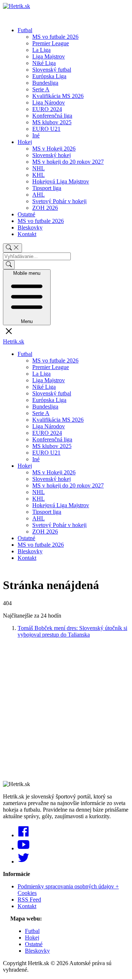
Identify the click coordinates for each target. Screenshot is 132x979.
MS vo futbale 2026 (55, 37)
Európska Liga (49, 76)
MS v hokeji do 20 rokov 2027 (68, 162)
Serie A (41, 89)
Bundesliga (45, 83)
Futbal (25, 30)
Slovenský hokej (51, 155)
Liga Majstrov (48, 56)
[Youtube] (23, 848)
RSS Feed (29, 899)
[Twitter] (23, 861)
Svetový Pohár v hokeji (59, 201)
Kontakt (27, 234)
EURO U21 (46, 129)
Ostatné (26, 214)
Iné (36, 135)
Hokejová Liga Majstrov (60, 181)
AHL (38, 194)
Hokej (25, 142)
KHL (38, 175)
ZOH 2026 (45, 208)
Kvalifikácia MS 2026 (58, 96)
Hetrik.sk (13, 341)
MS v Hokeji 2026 (54, 148)
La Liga (41, 50)
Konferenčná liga (52, 116)
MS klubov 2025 (52, 122)
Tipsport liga (46, 188)
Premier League (50, 43)
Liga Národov (48, 102)
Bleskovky (30, 227)
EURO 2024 (47, 109)
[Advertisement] (66, 709)
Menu (26, 297)
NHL (38, 168)
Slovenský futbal (51, 70)
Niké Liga (44, 63)
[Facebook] (23, 835)
